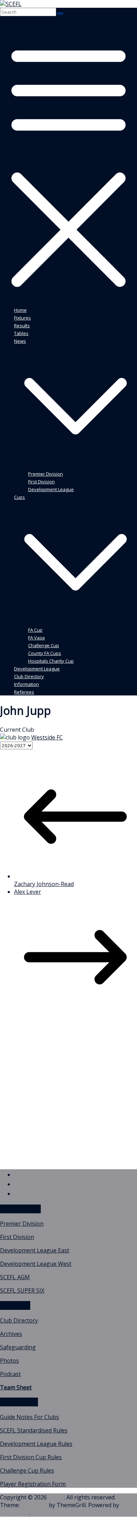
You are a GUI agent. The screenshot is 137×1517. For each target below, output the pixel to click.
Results (22, 325)
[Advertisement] (68, 1095)
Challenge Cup (43, 645)
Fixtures (22, 318)
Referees (24, 692)
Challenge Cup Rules (27, 1470)
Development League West (35, 1264)
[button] (75, 466)
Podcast (10, 1374)
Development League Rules (36, 1444)
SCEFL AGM (15, 1277)
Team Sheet (16, 1387)
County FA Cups (44, 653)
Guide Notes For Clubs (29, 1417)
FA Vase (36, 637)
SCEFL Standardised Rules (33, 1430)
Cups (19, 497)
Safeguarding (18, 1347)
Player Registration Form (33, 1484)
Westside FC (47, 737)
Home (20, 310)
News (20, 341)
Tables (21, 333)
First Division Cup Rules (31, 1457)
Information (26, 684)
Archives (11, 1334)
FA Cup (35, 630)
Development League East (34, 1250)
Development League (51, 489)
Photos (9, 1360)
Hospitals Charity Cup (51, 661)
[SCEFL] (10, 4)
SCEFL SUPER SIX (22, 1290)
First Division (41, 481)
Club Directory (29, 676)
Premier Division (45, 474)
